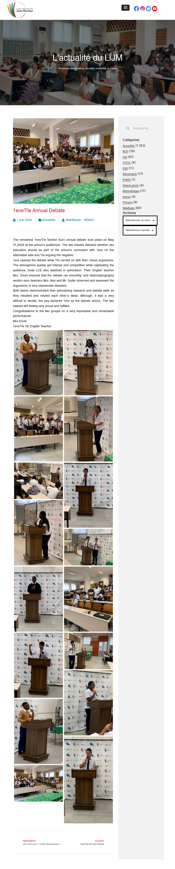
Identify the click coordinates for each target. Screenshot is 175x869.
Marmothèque (131, 191)
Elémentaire (130, 173)
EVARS (127, 179)
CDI (125, 157)
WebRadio (129, 208)
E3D (125, 168)
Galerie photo (131, 185)
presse (127, 196)
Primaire (128, 202)
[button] (125, 8)
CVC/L (127, 162)
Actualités (48, 220)
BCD (125, 151)
